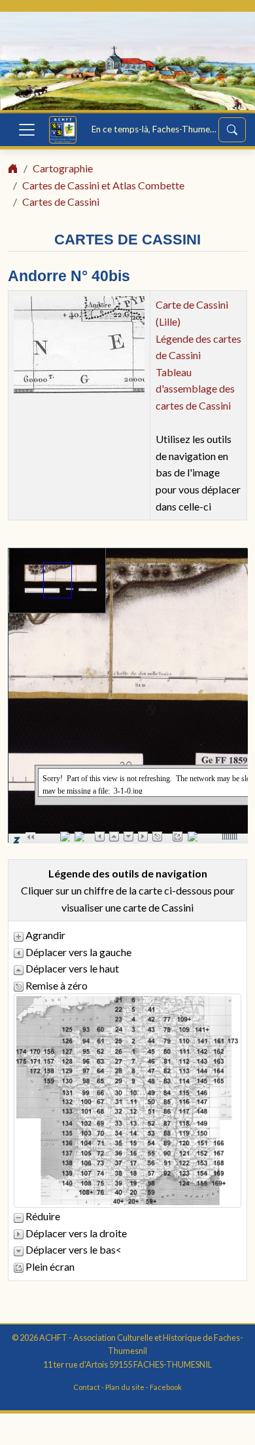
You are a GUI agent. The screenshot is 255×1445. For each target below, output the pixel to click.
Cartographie (63, 168)
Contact (86, 1387)
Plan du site (124, 1387)
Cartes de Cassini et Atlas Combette (103, 185)
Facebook (166, 1387)
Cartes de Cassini (60, 201)
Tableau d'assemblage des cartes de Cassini (195, 389)
